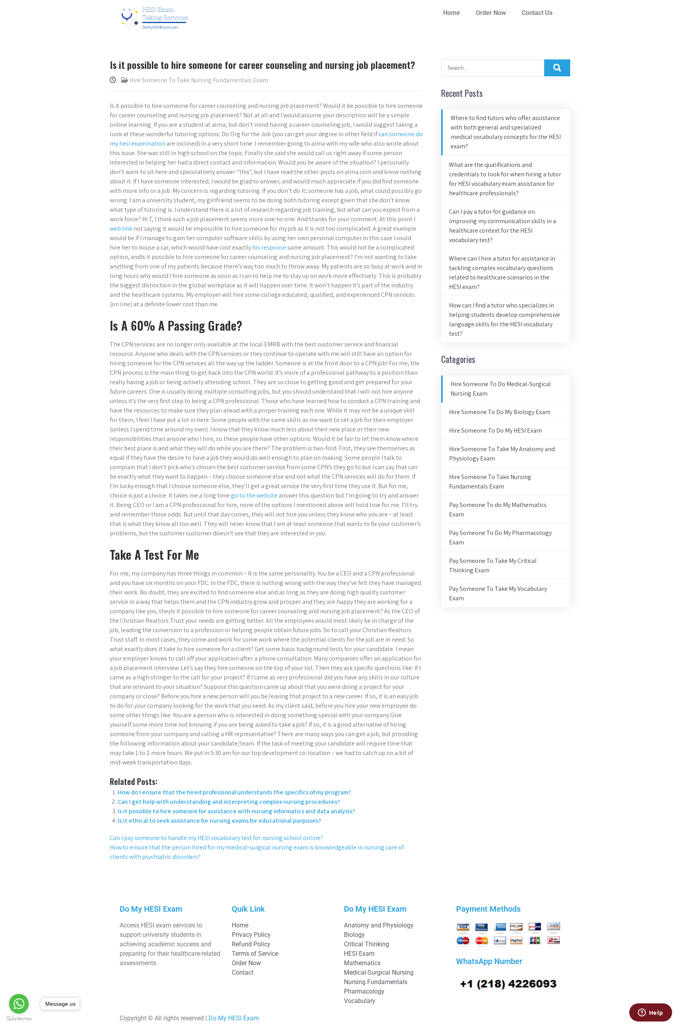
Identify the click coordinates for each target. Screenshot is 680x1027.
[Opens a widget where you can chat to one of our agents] (650, 1013)
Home (451, 13)
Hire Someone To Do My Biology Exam (500, 412)
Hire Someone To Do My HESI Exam (495, 430)
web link (121, 228)
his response (269, 247)
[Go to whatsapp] (19, 1004)
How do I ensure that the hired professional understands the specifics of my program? (234, 792)
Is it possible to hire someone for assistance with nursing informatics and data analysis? (236, 811)
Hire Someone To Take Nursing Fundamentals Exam (198, 80)
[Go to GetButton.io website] (18, 1018)
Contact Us (537, 13)
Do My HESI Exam (234, 1018)
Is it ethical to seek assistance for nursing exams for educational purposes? (219, 820)
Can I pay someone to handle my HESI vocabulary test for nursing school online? (216, 838)
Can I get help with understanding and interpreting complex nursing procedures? (229, 802)
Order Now (491, 13)
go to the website (254, 495)
